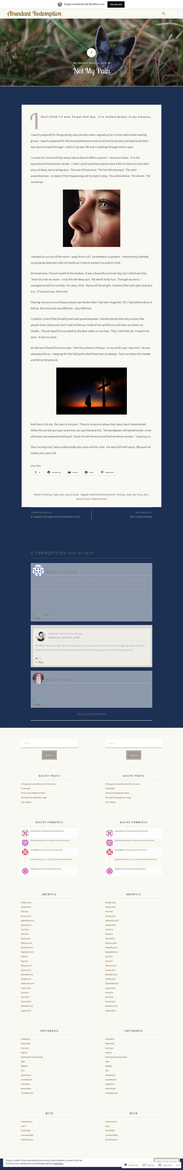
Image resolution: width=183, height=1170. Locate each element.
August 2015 (26, 1011)
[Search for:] (164, 13)
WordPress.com (27, 1140)
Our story (137, 494)
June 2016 (25, 992)
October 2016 (26, 979)
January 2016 (26, 1001)
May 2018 (25, 934)
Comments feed (27, 1135)
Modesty (24, 1066)
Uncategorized (27, 1093)
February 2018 (26, 943)
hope (55, 494)
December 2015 (27, 1006)
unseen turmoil (99, 498)
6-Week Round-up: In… (38, 859)
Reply (38, 618)
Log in (23, 1126)
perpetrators (26, 1075)
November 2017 (27, 947)
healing (48, 494)
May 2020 (25, 911)
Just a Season (26, 802)
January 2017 (26, 970)
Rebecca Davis (54, 676)
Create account (27, 1122)
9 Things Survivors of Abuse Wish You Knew (38, 784)
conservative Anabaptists (102, 494)
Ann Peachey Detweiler (62, 634)
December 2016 (27, 974)
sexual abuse (72, 494)
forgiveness (25, 1043)
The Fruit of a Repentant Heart (33, 793)
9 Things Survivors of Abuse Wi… (53, 831)
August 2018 (26, 925)
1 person (46, 614)
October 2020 (26, 902)
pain (62, 494)
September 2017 (27, 952)
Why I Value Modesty (141, 514)
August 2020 (26, 907)
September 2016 (27, 983)
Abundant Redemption (34, 13)
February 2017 (26, 966)
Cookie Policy (58, 1163)
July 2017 (24, 956)
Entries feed (25, 1130)
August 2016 (26, 988)
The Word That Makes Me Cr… (51, 869)
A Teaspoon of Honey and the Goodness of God (55, 514)
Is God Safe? (25, 788)
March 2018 (25, 939)
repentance (25, 1084)
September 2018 (27, 920)
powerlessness (26, 1080)
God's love (25, 1048)
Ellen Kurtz (53, 568)
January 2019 (26, 916)
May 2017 (24, 961)
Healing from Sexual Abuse (32, 1057)
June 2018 (25, 929)
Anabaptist (25, 1039)
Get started (116, 4)
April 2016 (25, 997)
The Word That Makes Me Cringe (34, 798)
